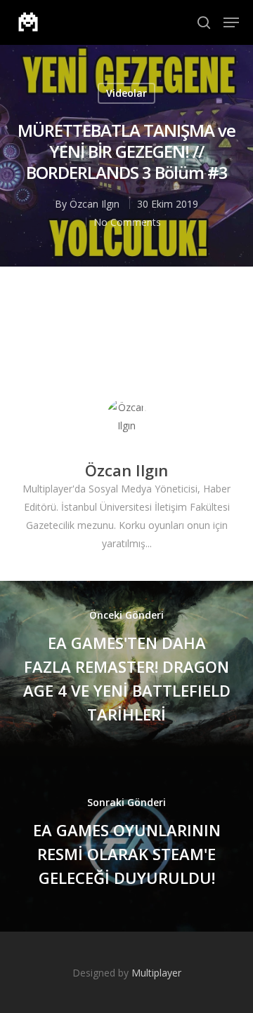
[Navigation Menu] (231, 22)
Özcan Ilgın (94, 203)
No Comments (127, 222)
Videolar (126, 93)
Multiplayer (156, 972)
